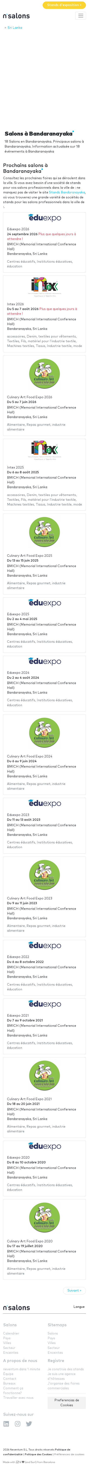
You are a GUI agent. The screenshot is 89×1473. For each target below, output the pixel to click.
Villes (7, 1343)
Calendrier (11, 1333)
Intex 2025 (15, 467)
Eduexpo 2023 (18, 815)
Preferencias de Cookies (66, 1403)
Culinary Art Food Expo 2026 (29, 397)
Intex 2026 (15, 304)
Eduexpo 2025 (18, 614)
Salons (10, 1325)
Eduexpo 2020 (18, 1157)
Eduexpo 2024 (18, 672)
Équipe (8, 1374)
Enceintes (10, 1352)
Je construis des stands (66, 1369)
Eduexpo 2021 (18, 1015)
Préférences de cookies (69, 1454)
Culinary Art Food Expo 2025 (29, 555)
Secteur (9, 1348)
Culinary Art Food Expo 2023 (29, 898)
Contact (9, 1378)
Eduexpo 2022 (18, 957)
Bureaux (9, 1383)
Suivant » (74, 1290)
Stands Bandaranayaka (67, 192)
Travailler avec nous (18, 1397)
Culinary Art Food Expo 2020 (30, 1241)
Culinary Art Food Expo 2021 (29, 1099)
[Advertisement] (44, 79)
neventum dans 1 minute (21, 1369)
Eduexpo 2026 (18, 229)
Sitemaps (57, 1325)
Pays (7, 1338)
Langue (79, 1306)
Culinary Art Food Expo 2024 (29, 756)
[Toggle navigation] (80, 16)
